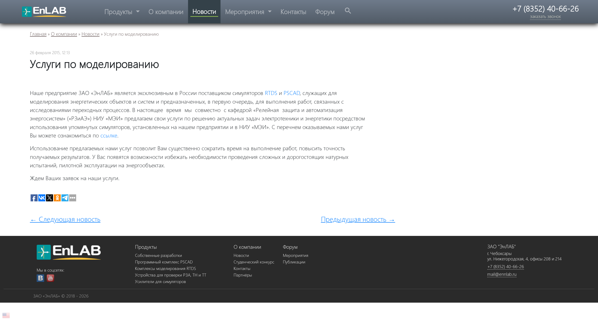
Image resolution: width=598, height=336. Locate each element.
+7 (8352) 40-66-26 (505, 266)
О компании (166, 11)
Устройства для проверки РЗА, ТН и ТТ (170, 274)
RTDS (271, 92)
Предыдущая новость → (358, 218)
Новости (204, 11)
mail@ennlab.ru (501, 274)
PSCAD (292, 92)
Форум (325, 11)
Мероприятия (245, 11)
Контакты (293, 11)
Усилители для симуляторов (160, 281)
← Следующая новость (65, 218)
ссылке (108, 135)
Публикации (294, 261)
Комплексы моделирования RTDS (165, 268)
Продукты (119, 11)
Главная (38, 34)
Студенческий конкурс (254, 261)
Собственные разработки (158, 255)
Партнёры (243, 274)
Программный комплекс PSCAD (164, 261)
